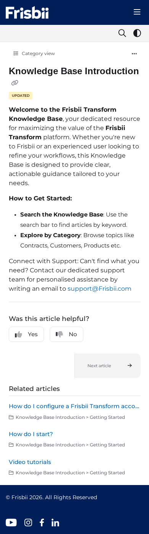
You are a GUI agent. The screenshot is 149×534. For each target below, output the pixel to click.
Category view (38, 53)
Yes (33, 334)
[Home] (27, 12)
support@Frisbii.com (99, 288)
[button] (107, 365)
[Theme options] (137, 33)
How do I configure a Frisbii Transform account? (75, 406)
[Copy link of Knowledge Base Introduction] (15, 83)
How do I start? (31, 434)
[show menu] (137, 12)
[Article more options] (134, 54)
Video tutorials (30, 462)
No (73, 334)
